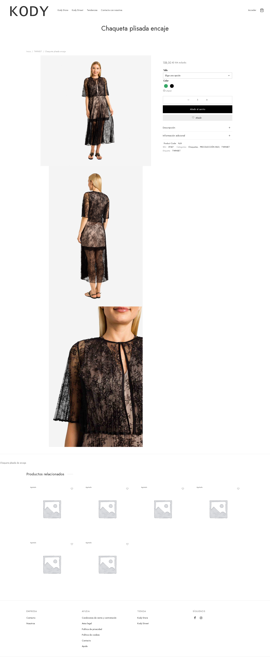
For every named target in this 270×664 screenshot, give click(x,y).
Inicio (28, 51)
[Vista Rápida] (72, 496)
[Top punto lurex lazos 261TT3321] (107, 508)
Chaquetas (193, 147)
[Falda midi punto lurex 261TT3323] (218, 508)
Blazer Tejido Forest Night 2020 (102, 569)
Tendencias (92, 10)
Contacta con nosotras (111, 10)
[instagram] (201, 618)
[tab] (197, 128)
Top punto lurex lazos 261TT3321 (102, 514)
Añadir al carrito (197, 109)
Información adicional (174, 135)
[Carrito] (262, 10)
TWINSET (38, 51)
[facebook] (195, 618)
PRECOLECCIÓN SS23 (209, 147)
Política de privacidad (92, 629)
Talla (165, 70)
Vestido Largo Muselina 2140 (155, 514)
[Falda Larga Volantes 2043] (51, 508)
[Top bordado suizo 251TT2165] (51, 564)
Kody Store (63, 10)
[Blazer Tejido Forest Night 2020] (107, 564)
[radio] (166, 86)
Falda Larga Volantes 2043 (43, 514)
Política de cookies (91, 634)
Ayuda (85, 646)
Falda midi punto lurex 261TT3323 (214, 514)
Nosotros (30, 623)
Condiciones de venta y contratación (99, 617)
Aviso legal (87, 623)
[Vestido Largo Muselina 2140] (162, 508)
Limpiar (169, 90)
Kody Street (77, 10)
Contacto (30, 617)
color (166, 80)
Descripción (169, 127)
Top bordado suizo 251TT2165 (45, 569)
